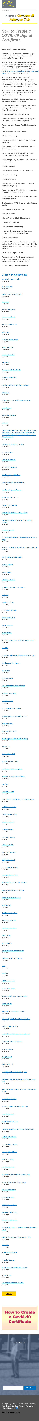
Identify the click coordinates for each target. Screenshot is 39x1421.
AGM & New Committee (9, 807)
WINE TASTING (6, 905)
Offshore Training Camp (9, 1205)
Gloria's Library (6, 935)
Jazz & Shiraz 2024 (8, 602)
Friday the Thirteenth (8, 1114)
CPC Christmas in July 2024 (10, 497)
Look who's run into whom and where (13, 686)
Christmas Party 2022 (8, 754)
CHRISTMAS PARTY (8, 1159)
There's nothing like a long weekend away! (15, 996)
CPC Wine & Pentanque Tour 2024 (12, 557)
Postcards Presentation (9, 415)
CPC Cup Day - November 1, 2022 (12, 769)
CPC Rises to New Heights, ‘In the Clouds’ (14, 1267)
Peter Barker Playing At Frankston (12, 490)
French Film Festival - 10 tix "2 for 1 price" (14, 1072)
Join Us (4, 1408)
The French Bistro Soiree (9, 693)
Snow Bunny (5, 302)
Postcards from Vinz (8, 355)
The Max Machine (7, 723)
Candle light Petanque (8, 1260)
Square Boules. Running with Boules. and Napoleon (18, 1129)
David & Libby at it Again (9, 610)
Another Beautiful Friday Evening (12, 958)
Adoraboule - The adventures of (11, 1041)
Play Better (29, 1406)
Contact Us (19, 1343)
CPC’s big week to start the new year (13, 890)
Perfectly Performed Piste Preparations (14, 1182)
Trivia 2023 (5, 648)
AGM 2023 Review (7, 678)
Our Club (15, 1406)
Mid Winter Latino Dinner (9, 928)
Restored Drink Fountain (9, 505)
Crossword (5, 1245)
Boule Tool (5, 784)
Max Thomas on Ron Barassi (10, 663)
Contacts (11, 1408)
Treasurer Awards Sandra (9, 1220)
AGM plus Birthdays (8, 1197)
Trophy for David (7, 1057)
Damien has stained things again (12, 294)
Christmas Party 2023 (8, 617)
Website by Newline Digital (11, 1412)
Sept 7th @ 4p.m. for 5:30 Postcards (13, 444)
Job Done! (5, 595)
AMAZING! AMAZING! (8, 580)
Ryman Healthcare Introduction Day (13, 951)
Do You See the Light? (8, 988)
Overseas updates (7, 701)
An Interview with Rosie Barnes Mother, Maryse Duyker (18, 655)
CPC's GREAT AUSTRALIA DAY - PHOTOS (14, 882)
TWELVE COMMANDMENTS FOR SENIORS (15, 1106)
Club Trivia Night (7, 943)
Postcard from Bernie (8, 317)
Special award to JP (8, 822)
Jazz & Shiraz (6, 746)
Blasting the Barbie (7, 829)
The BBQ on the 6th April (9, 1252)
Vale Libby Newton (7, 452)
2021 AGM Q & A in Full (9, 920)
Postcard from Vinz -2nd (9, 324)
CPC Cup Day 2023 (7, 625)
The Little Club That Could (9, 913)
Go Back (9, 1294)
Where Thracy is (6, 408)
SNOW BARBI (6, 670)
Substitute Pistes (7, 1004)
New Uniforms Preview (9, 1190)
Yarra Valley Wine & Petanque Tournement (14, 716)
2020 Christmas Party (8, 981)
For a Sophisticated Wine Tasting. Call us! (14, 513)
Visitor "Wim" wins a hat (9, 852)
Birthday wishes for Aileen (10, 875)
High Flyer (5, 973)
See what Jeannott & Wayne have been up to (15, 385)
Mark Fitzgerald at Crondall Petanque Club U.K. (16, 400)
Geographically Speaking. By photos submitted (16, 1237)
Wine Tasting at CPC (8, 530)
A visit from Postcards (8, 460)
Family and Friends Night (9, 377)
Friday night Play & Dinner (9, 1152)
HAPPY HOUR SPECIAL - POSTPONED (13, 587)
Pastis (3, 966)
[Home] (9, 1)
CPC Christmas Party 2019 (9, 1121)
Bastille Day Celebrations (9, 814)
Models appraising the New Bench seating (15, 739)
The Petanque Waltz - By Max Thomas (13, 776)
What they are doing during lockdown (13, 1011)
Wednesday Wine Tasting (9, 1212)
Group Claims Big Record (9, 731)
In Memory (5, 423)
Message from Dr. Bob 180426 (11, 370)
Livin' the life (5, 362)
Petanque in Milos (7, 564)
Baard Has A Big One (8, 837)
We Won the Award (8, 792)
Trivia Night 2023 (7, 633)
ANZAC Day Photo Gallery (10, 867)
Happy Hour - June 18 (8, 860)
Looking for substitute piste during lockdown (16, 1034)
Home (8, 1406)
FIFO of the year (6, 1275)
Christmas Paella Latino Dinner (11, 898)
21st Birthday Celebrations (10, 1144)
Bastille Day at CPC (7, 845)
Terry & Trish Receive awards (10, 279)
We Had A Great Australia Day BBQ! (13, 1283)
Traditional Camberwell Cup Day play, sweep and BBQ (18, 640)
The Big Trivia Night (8, 347)
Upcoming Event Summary (10, 339)
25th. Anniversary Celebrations (11, 475)
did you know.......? (7, 1064)
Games (21, 1406)
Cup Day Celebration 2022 (10, 761)
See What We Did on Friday (10, 1026)
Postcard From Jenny (8, 309)
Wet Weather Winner (8, 1167)
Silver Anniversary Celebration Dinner (13, 482)
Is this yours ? (6, 332)
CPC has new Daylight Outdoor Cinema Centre (16, 1174)
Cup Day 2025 (6, 392)
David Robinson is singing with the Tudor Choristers (18, 799)
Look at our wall (7, 572)
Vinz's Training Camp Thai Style (11, 708)
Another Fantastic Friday (9, 1099)
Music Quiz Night (7, 286)
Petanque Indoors (7, 1049)
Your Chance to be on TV (9, 467)
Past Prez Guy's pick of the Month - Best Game (16, 1019)
